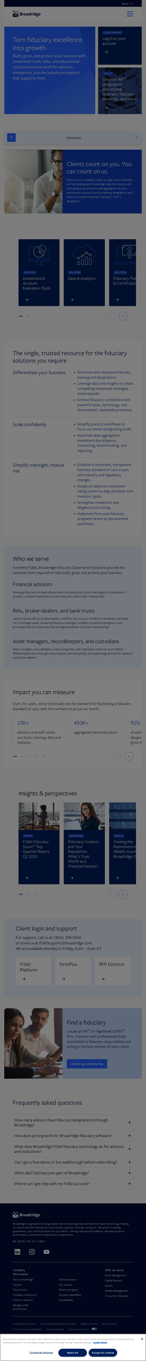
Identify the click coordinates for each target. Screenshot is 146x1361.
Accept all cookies (103, 1352)
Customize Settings (41, 1352)
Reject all (72, 1352)
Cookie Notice (100, 1342)
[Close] (142, 1339)
